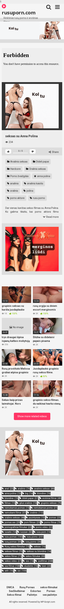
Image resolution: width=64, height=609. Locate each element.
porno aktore (17, 198)
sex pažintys (50, 594)
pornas (55, 517)
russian (26, 532)
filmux (10, 503)
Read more (52, 216)
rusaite (10, 532)
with (9, 570)
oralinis (14, 190)
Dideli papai (42, 161)
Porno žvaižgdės (19, 176)
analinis (14, 183)
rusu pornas (14, 536)
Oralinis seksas (37, 168)
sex (30, 561)
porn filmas (32, 522)
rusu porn (43, 532)
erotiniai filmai (51, 498)
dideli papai (30, 498)
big (29, 493)
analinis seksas (44, 488)
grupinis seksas (51, 503)
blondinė (11, 498)
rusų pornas (13, 541)
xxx (22, 570)
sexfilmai (45, 561)
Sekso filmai (14, 594)
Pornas (51, 591)
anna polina (43, 176)
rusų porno (33, 541)
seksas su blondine (39, 551)
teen (46, 566)
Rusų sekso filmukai (17, 546)
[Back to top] (57, 602)
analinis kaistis (34, 183)
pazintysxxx (37, 517)
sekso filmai (13, 556)
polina (29, 190)
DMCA (10, 587)
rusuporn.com (19, 12)
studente (31, 566)
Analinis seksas (19, 161)
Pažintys (32, 594)
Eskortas (35, 591)
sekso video (13, 561)
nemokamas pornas (17, 507)
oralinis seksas (15, 517)
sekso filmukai (35, 556)
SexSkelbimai (17, 591)
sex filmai (12, 566)
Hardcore (15, 168)
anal (9, 488)
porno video (44, 527)
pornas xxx (12, 522)
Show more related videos (32, 416)
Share (55, 152)
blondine (44, 493)
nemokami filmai (15, 512)
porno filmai (52, 522)
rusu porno (38, 198)
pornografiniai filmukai (18, 527)
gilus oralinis (28, 503)
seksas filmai (14, 551)
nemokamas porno (46, 507)
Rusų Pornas (27, 587)
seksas (40, 546)
